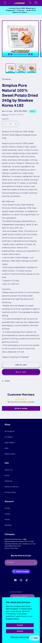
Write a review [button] (21, 408)
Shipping (5, 114)
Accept (20, 625)
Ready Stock (10, 454)
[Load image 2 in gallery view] (21, 68)
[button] (5, 3)
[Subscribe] (34, 563)
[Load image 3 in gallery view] (31, 68)
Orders (7, 514)
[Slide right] (39, 69)
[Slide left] (2, 69)
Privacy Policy (10, 492)
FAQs (7, 475)
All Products (10, 431)
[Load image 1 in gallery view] (10, 68)
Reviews (8, 525)
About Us (8, 470)
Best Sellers (9, 442)
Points (7, 519)
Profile (7, 508)
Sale (6, 448)
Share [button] (7, 381)
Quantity (5, 119)
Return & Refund (11, 487)
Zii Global (9, 437)
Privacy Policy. (12, 619)
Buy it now (21, 372)
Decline (20, 631)
